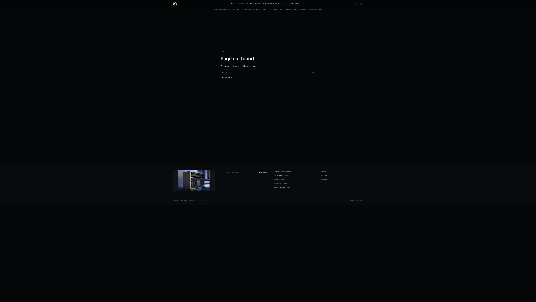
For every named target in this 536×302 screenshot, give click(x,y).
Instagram (324, 179)
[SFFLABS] (175, 3)
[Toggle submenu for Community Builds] (282, 3)
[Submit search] (313, 72)
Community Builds (272, 4)
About (175, 201)
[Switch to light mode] (361, 4)
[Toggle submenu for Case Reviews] (301, 3)
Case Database (237, 4)
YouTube (323, 175)
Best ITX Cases (270, 9)
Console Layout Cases (311, 9)
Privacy (183, 201)
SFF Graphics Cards (251, 9)
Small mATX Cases (288, 9)
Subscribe (263, 172)
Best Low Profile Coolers (226, 9)
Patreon (323, 172)
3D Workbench (254, 4)
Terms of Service (197, 201)
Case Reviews (292, 4)
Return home (228, 77)
